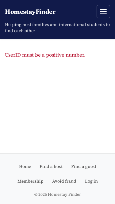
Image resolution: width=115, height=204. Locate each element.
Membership (30, 181)
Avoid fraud (64, 181)
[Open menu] (103, 11)
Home (25, 166)
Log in (91, 181)
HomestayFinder (30, 11)
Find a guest (83, 166)
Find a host (51, 166)
